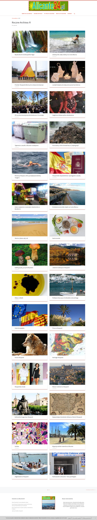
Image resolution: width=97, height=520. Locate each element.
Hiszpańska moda (20, 387)
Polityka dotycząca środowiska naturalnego (65, 298)
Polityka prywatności (86, 517)
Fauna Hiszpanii (19, 357)
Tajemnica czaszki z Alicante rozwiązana (26, 145)
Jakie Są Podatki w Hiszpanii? (17, 510)
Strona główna (15, 18)
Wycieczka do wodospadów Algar (25, 55)
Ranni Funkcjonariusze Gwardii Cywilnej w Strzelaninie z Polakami (22, 508)
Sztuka (17, 446)
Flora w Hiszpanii (57, 328)
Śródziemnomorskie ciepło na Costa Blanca (65, 207)
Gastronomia (56, 238)
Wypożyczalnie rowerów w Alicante (62, 446)
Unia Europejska (19, 328)
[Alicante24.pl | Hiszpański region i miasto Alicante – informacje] (48, 5)
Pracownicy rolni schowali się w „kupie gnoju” (65, 145)
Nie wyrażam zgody (77, 517)
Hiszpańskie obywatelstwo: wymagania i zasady (66, 176)
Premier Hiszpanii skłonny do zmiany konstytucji (29, 85)
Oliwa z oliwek (19, 298)
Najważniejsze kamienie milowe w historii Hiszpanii (67, 417)
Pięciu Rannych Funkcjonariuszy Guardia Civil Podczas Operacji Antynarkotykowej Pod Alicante (22, 505)
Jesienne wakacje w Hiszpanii (61, 268)
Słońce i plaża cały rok (21, 238)
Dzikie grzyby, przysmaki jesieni (24, 268)
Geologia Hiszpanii (57, 357)
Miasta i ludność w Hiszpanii (60, 387)
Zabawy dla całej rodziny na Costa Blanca (64, 55)
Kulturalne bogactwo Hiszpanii (24, 417)
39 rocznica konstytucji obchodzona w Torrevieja (29, 115)
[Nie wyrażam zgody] (95, 518)
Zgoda (69, 517)
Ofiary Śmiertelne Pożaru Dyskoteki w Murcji (20, 502)
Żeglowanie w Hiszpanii (21, 477)
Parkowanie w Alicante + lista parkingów (64, 477)
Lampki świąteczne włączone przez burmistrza (66, 85)
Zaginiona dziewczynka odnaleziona (63, 115)
